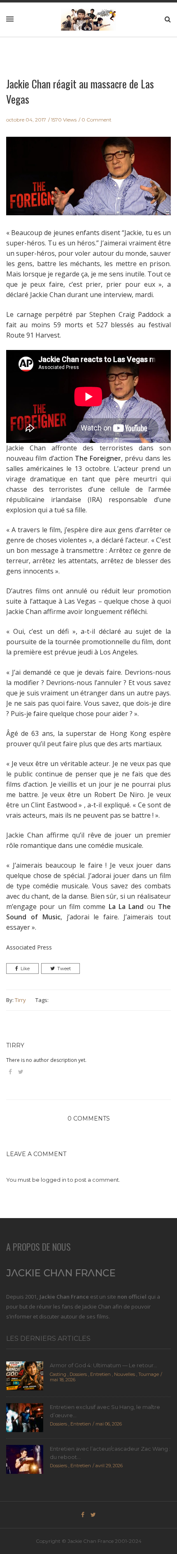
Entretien (100, 1374)
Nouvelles (124, 1374)
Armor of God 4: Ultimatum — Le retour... (103, 1365)
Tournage (148, 1374)
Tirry (20, 1000)
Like (25, 968)
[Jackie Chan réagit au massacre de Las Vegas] (88, 181)
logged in (53, 1179)
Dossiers (78, 1374)
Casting (58, 1374)
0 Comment (97, 120)
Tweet (64, 968)
